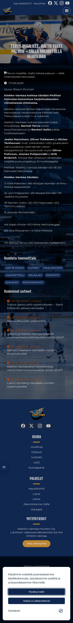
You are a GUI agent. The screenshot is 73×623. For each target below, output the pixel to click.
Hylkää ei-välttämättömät (36, 601)
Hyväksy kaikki (36, 591)
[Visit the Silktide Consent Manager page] (61, 611)
